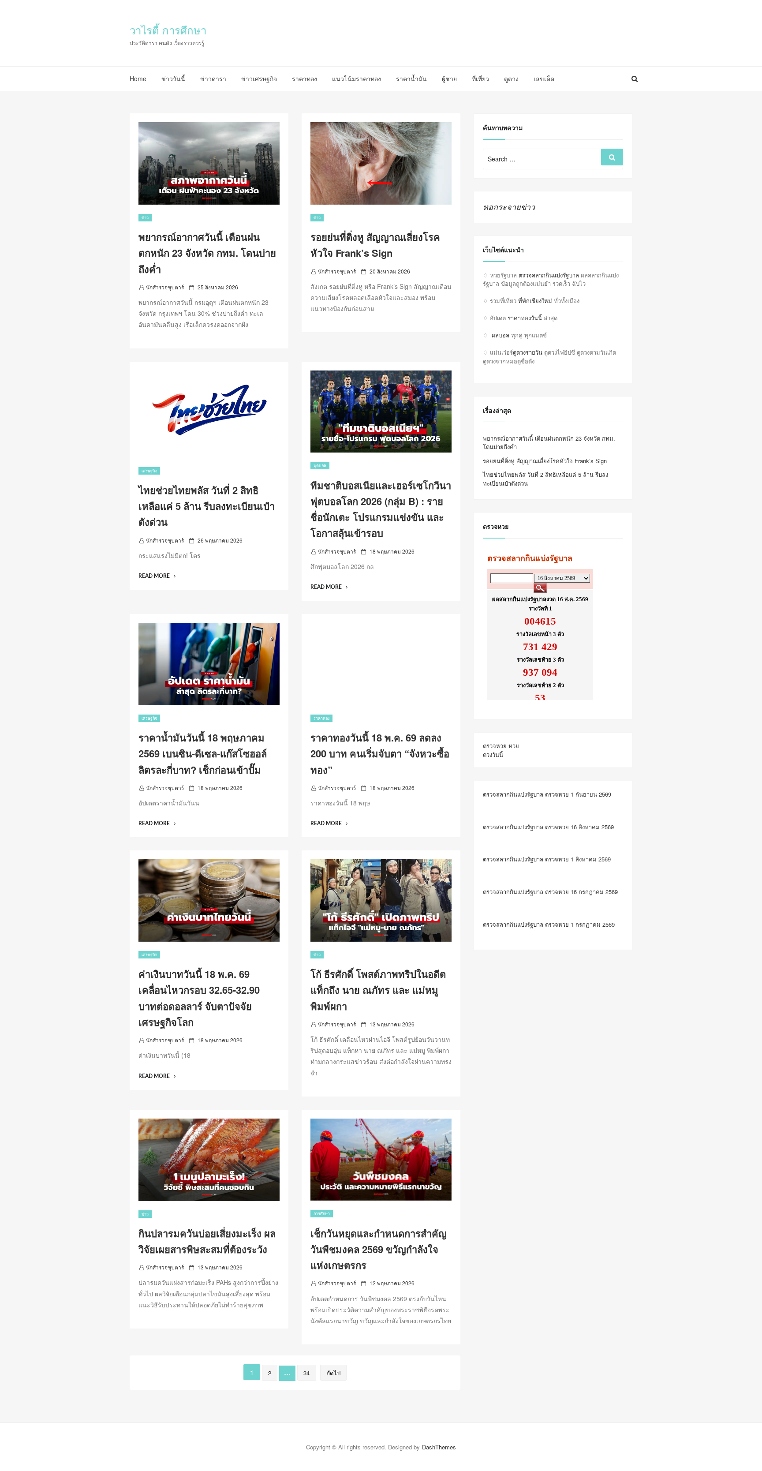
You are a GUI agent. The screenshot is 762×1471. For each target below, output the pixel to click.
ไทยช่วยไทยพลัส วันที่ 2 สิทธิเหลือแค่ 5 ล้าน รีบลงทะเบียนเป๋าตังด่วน (206, 506)
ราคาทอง (304, 78)
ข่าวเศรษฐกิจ (259, 78)
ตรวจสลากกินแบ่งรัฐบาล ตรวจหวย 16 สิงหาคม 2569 (548, 827)
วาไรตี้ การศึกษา (168, 29)
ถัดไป (333, 1373)
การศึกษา (322, 1213)
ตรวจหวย (495, 745)
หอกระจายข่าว (509, 206)
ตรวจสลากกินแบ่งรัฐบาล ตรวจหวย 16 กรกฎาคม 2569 (550, 891)
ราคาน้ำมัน (411, 78)
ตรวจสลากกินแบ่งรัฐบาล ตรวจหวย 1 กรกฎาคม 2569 (549, 924)
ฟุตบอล (320, 465)
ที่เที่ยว (480, 78)
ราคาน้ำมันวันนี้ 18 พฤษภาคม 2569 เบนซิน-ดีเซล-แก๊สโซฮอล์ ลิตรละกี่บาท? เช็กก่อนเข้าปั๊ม (202, 753)
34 (306, 1373)
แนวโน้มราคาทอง (356, 78)
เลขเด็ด (544, 78)
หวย (513, 745)
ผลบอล (500, 335)
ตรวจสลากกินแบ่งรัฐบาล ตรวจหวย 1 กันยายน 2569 (547, 794)
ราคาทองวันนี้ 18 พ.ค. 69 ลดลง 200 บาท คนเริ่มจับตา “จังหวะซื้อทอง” (379, 753)
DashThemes (439, 1447)
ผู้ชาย (449, 78)
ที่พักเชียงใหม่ (535, 300)
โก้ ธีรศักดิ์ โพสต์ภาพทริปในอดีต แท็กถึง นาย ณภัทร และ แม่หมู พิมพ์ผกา (378, 990)
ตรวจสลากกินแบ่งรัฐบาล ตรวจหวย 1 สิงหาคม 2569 (547, 859)
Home (138, 78)
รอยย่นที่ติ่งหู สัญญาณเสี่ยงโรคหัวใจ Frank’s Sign (545, 461)
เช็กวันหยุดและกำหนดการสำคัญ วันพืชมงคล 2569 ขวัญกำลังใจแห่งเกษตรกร (378, 1249)
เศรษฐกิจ (149, 471)
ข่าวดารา (213, 78)
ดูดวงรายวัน (527, 352)
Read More (157, 576)
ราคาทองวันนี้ (525, 318)
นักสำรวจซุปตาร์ (165, 287)
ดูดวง (511, 78)
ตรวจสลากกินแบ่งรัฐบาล (549, 275)
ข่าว (145, 218)
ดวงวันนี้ (493, 754)
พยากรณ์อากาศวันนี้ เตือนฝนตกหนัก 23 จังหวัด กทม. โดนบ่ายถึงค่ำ (207, 253)
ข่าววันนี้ (173, 78)
